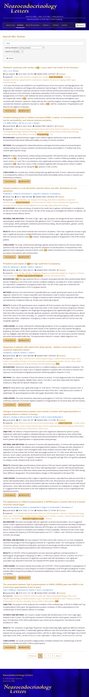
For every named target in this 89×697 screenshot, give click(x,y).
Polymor (48, 518)
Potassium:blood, (9, 82)
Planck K (31, 267)
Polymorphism (16, 518)
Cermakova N (48, 590)
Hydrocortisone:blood (53, 132)
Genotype (27, 601)
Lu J (25, 123)
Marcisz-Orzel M (26, 417)
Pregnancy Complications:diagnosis (54, 273)
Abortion (64, 513)
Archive (20, 25)
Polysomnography (15, 364)
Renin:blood (21, 428)
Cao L (5, 71)
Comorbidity (14, 361)
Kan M (21, 123)
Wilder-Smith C (12, 123)
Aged (20, 358)
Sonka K (31, 352)
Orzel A (43, 417)
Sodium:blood (31, 428)
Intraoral (6, 205)
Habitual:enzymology (76, 513)
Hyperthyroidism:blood (58, 426)
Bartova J (45, 194)
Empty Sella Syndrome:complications (27, 77)
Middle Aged (70, 80)
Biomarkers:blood (38, 129)
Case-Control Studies (16, 516)
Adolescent (18, 596)
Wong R (36, 123)
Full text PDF (24, 111)
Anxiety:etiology (24, 129)
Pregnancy (36, 273)
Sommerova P (26, 194)
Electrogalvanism (72, 202)
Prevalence (12, 276)
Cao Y (30, 123)
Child (69, 596)
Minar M (6, 267)
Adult (16, 129)
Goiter (82, 423)
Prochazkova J (55, 194)
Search (81, 25)
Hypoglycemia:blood (10, 80)
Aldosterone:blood (25, 423)
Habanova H (15, 267)
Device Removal (58, 202)
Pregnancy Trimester (76, 273)
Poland (67, 516)
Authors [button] (46, 25)
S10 (51, 134)
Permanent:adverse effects (41, 202)
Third (5, 276)
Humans (67, 77)
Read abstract (10, 111)
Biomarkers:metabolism (57, 200)
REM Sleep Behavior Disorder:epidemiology (38, 364)
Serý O (39, 590)
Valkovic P (39, 267)
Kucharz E (15, 417)
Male (20, 134)
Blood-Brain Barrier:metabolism (58, 129)
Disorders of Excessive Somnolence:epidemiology (38, 361)
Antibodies (23, 200)
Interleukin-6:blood (10, 134)
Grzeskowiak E (55, 507)
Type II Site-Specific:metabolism (49, 598)
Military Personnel (29, 134)
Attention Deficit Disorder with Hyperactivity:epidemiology (45, 596)
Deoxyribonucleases (28, 598)
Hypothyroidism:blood (75, 426)
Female (45, 77)
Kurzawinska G (35, 507)
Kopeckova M (22, 590)
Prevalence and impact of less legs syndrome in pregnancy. (32, 264)
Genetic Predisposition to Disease (43, 516)
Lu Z (10, 71)
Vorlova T (23, 352)
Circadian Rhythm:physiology (64, 358)
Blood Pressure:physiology (43, 423)
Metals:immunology (60, 205)
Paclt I (5, 590)
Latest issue (10, 25)
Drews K (25, 507)
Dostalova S (7, 352)
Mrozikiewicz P (67, 507)
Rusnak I (24, 267)
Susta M (16, 352)
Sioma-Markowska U (55, 417)
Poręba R (36, 417)
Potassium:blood (9, 428)
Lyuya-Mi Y (37, 194)
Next (58, 655)
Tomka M (16, 194)
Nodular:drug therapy (11, 426)
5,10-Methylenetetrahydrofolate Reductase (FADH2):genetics (37, 513)
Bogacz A (45, 507)
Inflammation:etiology (70, 132)
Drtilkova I (12, 590)
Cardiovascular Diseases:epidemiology (37, 358)
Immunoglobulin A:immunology (36, 205)
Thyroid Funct (43, 428)
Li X (4, 123)
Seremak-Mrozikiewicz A (12, 507)
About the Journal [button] (32, 25)
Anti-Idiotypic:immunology (37, 200)
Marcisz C (6, 417)
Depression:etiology (29, 132)
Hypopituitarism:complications (30, 80)
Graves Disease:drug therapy (30, 426)
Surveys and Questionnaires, (55, 276)
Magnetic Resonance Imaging (54, 80)
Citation (62, 74)
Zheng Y (16, 71)
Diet (55, 423)
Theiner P (32, 590)
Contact (64, 25)
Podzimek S (7, 194)
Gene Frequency (68, 598)
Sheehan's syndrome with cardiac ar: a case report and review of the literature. (41, 67)
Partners (56, 25)
